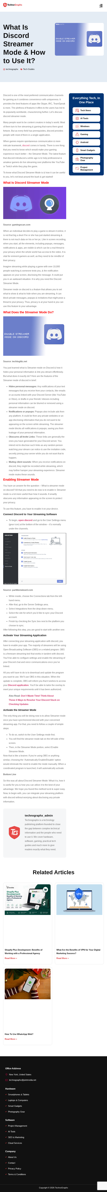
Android (84, 142)
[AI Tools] (77, 118)
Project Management (86, 168)
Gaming (84, 134)
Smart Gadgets (87, 150)
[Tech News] (77, 110)
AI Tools (84, 118)
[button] (101, 6)
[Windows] (77, 126)
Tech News (85, 110)
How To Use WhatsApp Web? (19, 1034)
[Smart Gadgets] (77, 150)
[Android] (77, 142)
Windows (84, 126)
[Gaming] (77, 134)
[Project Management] (77, 168)
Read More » (11, 958)
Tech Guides (29, 69)
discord (26, 145)
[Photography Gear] (77, 159)
